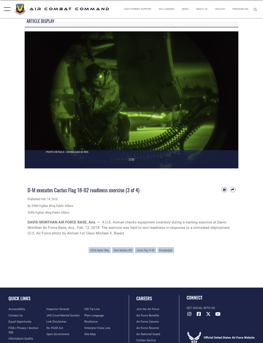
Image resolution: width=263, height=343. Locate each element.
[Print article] (224, 189)
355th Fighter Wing (99, 250)
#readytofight (165, 250)
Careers (144, 298)
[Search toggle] (256, 9)
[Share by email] (232, 189)
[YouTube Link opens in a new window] (218, 314)
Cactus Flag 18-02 (145, 250)
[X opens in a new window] (208, 314)
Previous (35, 100)
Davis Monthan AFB (123, 250)
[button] (6, 9)
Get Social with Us (201, 308)
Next (227, 100)
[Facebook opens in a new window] (199, 314)
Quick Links (19, 298)
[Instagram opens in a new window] (189, 314)
